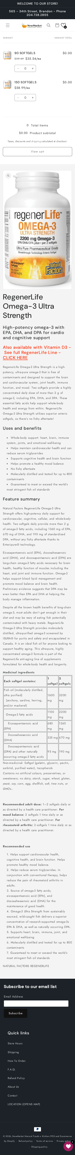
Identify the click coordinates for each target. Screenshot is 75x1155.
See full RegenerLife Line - (32, 355)
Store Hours (15, 1043)
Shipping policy (39, 1146)
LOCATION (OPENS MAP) (24, 1104)
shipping (36, 141)
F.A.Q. (12, 1069)
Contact (12, 1095)
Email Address (13, 996)
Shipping (13, 1052)
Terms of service (44, 1141)
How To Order (17, 1061)
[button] (7, 25)
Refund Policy (16, 1078)
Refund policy (26, 1141)
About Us (13, 1087)
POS (52, 1136)
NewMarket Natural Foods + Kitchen (31, 1136)
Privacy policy (64, 1141)
